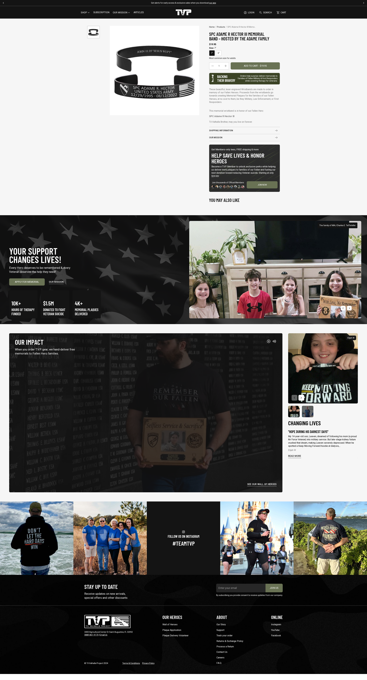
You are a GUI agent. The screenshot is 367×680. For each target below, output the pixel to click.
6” (219, 53)
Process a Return (225, 646)
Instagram (276, 624)
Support (220, 630)
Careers (220, 657)
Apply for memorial (27, 282)
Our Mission (215, 138)
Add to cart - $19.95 (255, 65)
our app (212, 3)
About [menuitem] (221, 617)
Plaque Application (171, 630)
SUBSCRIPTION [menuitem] (101, 12)
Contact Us (221, 652)
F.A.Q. (219, 663)
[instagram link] (36, 538)
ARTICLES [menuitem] (139, 12)
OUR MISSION (120, 12)
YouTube (275, 630)
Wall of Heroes (169, 624)
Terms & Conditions (131, 663)
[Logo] (183, 12)
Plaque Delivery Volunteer (175, 635)
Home (212, 27)
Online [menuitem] (277, 617)
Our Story (221, 624)
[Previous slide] (343, 308)
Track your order (224, 635)
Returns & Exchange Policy (229, 641)
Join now (262, 185)
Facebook (276, 635)
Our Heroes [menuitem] (172, 617)
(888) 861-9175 (91, 635)
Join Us (274, 588)
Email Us (103, 635)
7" (212, 53)
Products (221, 27)
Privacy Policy (148, 663)
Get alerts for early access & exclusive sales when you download (183, 3)
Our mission (56, 282)
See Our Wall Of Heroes (262, 484)
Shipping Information (221, 131)
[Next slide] (349, 308)
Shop (84, 12)
